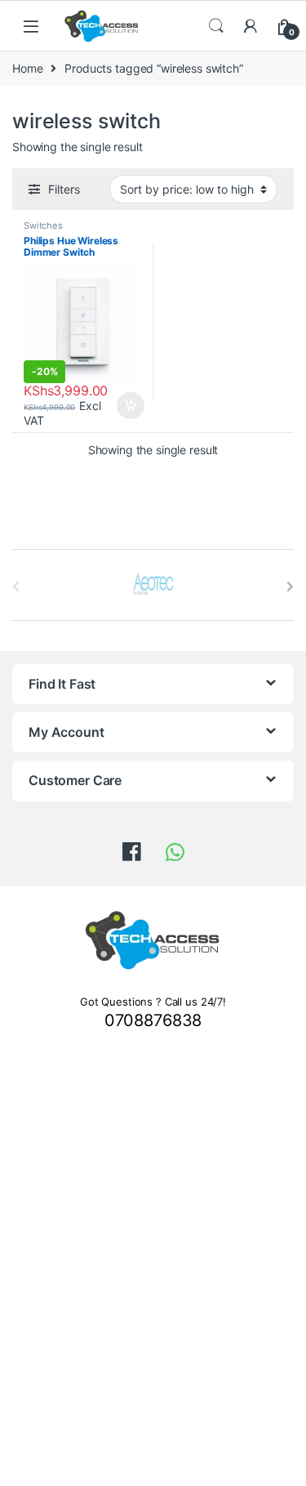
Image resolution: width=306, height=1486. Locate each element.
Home (27, 68)
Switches (43, 225)
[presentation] (290, 586)
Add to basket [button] (126, 406)
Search (216, 26)
